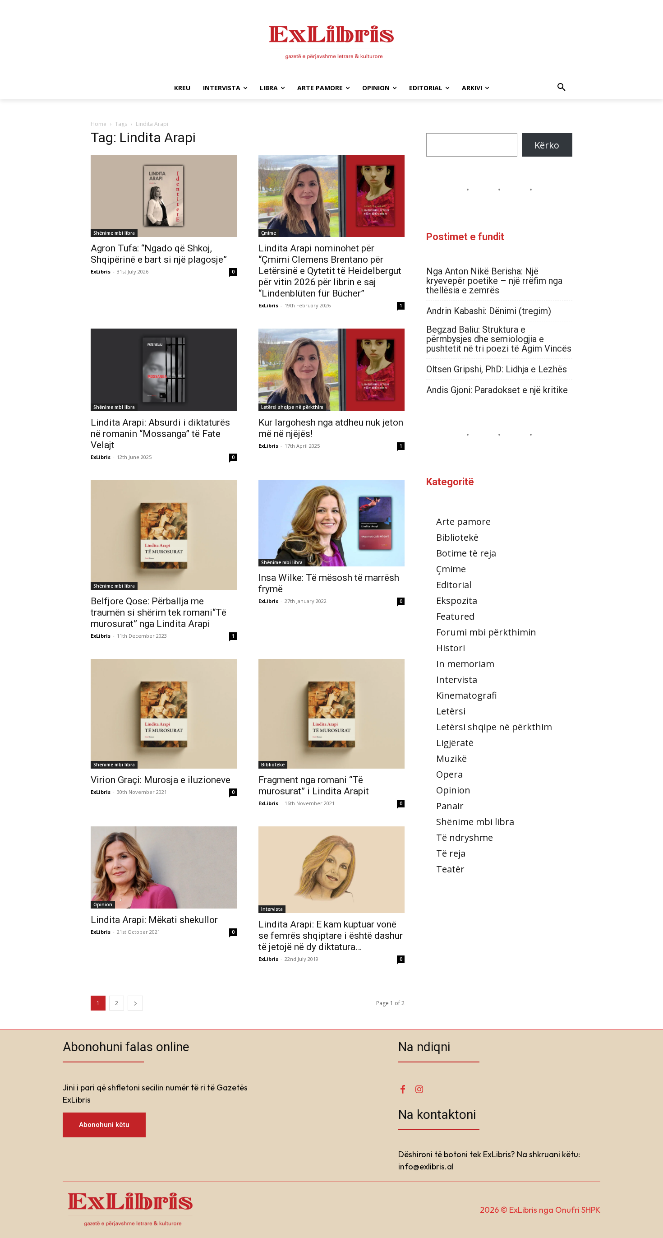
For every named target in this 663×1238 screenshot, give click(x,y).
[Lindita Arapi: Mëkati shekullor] (164, 867)
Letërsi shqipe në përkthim (292, 407)
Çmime (268, 233)
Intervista (272, 909)
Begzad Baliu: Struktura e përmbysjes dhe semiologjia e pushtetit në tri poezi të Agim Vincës (498, 339)
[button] (561, 88)
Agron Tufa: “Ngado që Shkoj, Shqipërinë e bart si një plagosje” (159, 254)
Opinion (102, 904)
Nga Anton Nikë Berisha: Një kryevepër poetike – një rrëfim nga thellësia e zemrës (494, 281)
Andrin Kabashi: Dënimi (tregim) (488, 311)
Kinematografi (466, 695)
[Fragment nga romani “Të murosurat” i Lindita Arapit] (331, 714)
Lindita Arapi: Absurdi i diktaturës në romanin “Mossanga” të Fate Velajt (160, 433)
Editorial (453, 585)
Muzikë (451, 758)
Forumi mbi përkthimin (486, 632)
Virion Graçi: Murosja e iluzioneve (160, 779)
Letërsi (450, 711)
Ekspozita (456, 600)
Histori (450, 648)
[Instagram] (419, 1089)
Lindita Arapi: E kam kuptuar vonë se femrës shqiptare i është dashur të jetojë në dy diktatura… (330, 935)
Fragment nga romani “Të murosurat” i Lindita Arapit (313, 785)
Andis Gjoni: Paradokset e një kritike (497, 390)
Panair (450, 806)
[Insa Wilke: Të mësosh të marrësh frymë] (331, 523)
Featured (455, 616)
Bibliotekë (273, 764)
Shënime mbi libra (114, 233)
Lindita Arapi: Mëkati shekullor (154, 919)
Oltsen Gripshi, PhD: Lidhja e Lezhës (496, 369)
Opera (449, 774)
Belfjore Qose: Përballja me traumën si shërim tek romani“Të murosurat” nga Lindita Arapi (158, 612)
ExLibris (100, 271)
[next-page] (135, 1003)
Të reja (450, 853)
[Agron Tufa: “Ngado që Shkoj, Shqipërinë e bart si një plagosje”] (164, 196)
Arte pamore (463, 521)
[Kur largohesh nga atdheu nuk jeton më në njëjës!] (331, 370)
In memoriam (465, 664)
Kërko (546, 145)
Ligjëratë (455, 743)
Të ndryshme (464, 837)
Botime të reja (466, 553)
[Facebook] (402, 1089)
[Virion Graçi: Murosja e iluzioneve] (164, 714)
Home (98, 124)
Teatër (450, 869)
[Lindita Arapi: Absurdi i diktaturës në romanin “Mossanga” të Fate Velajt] (164, 370)
